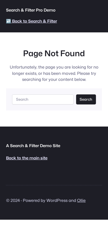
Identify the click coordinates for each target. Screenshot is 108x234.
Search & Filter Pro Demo (31, 10)
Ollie (81, 200)
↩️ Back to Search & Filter (31, 21)
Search (86, 99)
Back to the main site (26, 158)
